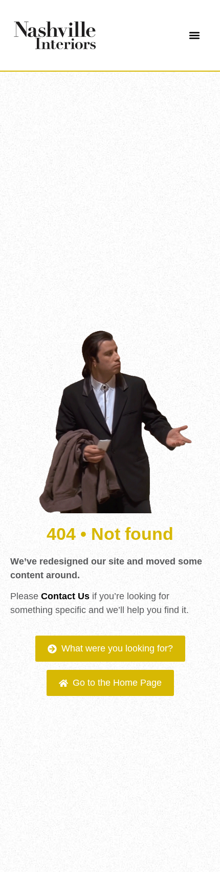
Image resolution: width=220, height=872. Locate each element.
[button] (194, 35)
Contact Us (65, 596)
